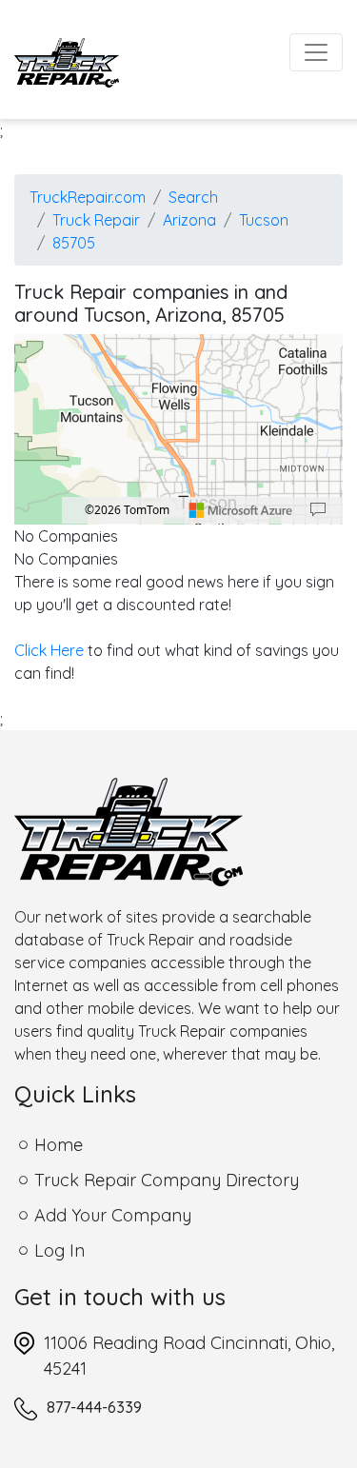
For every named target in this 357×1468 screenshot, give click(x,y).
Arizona (189, 219)
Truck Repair (96, 219)
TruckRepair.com (88, 197)
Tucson (263, 219)
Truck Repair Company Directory (166, 1180)
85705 (73, 242)
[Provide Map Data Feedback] (317, 510)
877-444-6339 (94, 1407)
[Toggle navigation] (316, 52)
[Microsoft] (240, 510)
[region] (178, 429)
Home (58, 1145)
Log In (59, 1250)
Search (193, 197)
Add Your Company (112, 1215)
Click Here (49, 650)
